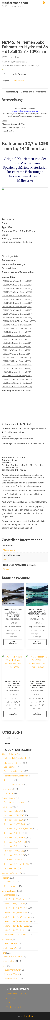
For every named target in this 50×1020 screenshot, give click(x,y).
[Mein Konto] (40, 4)
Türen (4, 966)
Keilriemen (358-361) (11, 873)
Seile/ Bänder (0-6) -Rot (14, 903)
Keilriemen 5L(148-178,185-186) (18, 828)
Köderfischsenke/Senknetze (15, 775)
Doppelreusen (10, 766)
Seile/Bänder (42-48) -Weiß (15, 934)
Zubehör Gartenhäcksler (14, 802)
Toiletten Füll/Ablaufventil (15, 758)
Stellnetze (8, 789)
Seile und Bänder (9, 891)
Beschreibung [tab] (12, 91)
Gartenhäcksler (9, 798)
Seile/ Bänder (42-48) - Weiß (16, 925)
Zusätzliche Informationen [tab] (34, 91)
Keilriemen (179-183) (13, 815)
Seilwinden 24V (10, 948)
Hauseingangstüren (12, 969)
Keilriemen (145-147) (17, 81)
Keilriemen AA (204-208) (14, 842)
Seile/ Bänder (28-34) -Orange (16, 917)
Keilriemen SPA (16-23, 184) (16, 864)
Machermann (9, 550)
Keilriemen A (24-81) (12, 833)
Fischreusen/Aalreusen (13, 771)
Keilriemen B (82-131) (13, 846)
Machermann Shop (15, 3)
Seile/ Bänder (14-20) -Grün (15, 908)
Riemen (6, 569)
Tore (4, 952)
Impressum (10, 998)
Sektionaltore (9, 961)
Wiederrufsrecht (13, 1007)
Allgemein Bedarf (10, 754)
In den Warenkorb (19, 74)
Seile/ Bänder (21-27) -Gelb (15, 912)
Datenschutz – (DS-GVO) (17, 993)
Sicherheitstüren (10, 978)
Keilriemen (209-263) (13, 819)
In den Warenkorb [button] (13, 642)
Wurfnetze (8, 793)
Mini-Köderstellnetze (13, 784)
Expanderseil (9, 894)
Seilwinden (7, 939)
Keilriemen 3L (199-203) (14, 824)
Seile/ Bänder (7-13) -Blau (15, 930)
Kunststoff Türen (11, 974)
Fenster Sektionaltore (13, 956)
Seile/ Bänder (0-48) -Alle (14, 899)
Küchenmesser (10, 886)
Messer (5, 877)
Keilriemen (7, 807)
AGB (8, 1002)
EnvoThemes (30, 1016)
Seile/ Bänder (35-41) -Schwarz (17, 921)
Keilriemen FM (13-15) (13, 850)
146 (4, 559)
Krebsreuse (8, 780)
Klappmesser (9, 881)
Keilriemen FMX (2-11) (13, 855)
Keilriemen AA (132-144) (14, 837)
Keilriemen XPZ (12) (12, 868)
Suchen (7, 743)
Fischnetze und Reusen (12, 763)
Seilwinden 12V (10, 943)
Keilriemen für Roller (12, 859)
